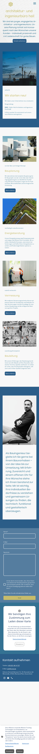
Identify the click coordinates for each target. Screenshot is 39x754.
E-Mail (5, 542)
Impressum (25, 743)
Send (19, 598)
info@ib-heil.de (11, 669)
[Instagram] (4, 678)
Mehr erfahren (10, 190)
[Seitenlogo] (11, 4)
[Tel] (12, 678)
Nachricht (6, 552)
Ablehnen (20, 751)
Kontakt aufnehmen (19, 41)
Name (5, 532)
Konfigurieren (9, 746)
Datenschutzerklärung (19, 639)
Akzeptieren (19, 644)
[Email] (8, 678)
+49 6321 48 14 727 (14, 665)
